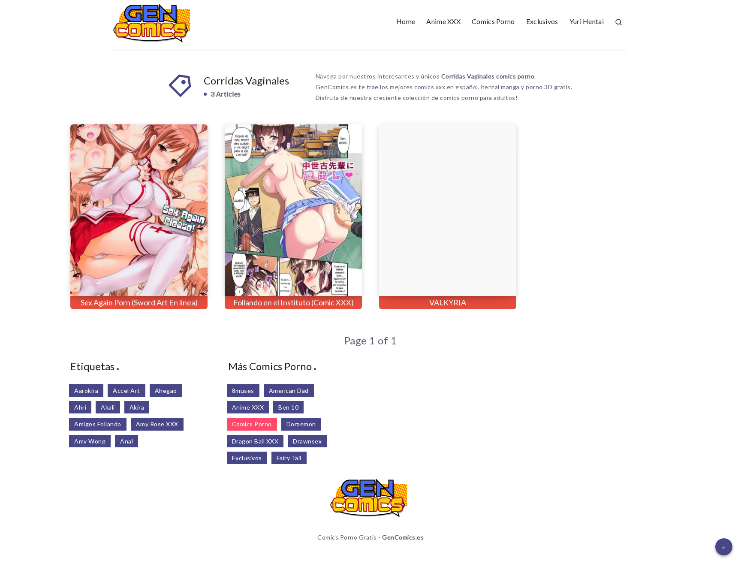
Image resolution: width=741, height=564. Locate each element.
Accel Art (126, 390)
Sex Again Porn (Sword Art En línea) (139, 302)
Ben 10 (288, 407)
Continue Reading (169, 270)
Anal (126, 441)
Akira (137, 407)
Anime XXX (443, 21)
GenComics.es (403, 537)
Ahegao (166, 390)
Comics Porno (493, 21)
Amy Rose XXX (157, 424)
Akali (108, 407)
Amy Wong (89, 441)
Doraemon (301, 424)
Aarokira (86, 390)
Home (405, 21)
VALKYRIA (447, 302)
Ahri (80, 407)
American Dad (289, 390)
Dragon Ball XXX (255, 441)
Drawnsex (307, 441)
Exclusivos (542, 21)
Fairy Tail (289, 457)
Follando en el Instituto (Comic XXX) (293, 302)
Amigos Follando (97, 424)
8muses (243, 390)
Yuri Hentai (586, 21)
